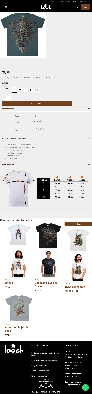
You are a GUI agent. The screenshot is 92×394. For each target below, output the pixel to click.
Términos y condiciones (40, 371)
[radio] (14, 90)
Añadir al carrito (37, 103)
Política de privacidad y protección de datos (45, 354)
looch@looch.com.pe (73, 385)
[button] (85, 387)
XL (41, 129)
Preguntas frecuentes (39, 366)
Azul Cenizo (38, 121)
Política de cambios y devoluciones (44, 360)
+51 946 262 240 (71, 376)
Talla (6, 89)
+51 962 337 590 (71, 365)
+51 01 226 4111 (71, 368)
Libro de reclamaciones (39, 376)
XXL (43, 129)
